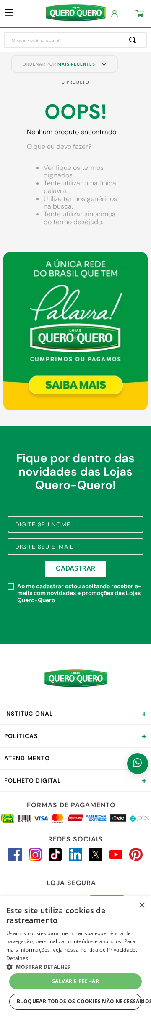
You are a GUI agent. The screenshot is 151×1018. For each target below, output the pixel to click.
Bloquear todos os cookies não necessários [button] (79, 1001)
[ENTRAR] (115, 13)
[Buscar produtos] (134, 40)
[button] (75, 966)
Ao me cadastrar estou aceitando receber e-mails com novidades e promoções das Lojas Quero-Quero (79, 593)
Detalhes (17, 958)
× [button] (141, 905)
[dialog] (75, 957)
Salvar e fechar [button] (75, 981)
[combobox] (75, 40)
